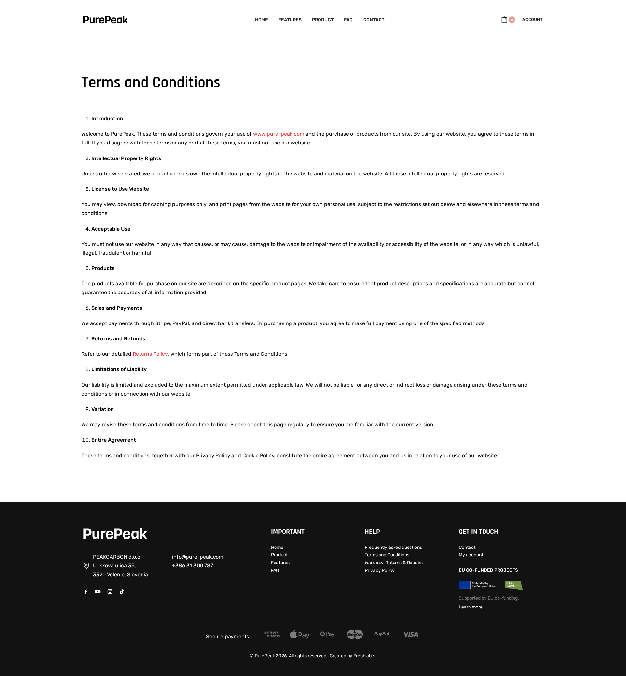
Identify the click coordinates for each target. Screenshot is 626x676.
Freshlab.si (364, 656)
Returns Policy (150, 354)
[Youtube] (97, 591)
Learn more (471, 607)
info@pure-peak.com (197, 557)
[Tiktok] (122, 591)
